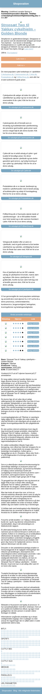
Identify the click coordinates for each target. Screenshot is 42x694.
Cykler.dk (33, 74)
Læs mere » (21, 59)
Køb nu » (21, 65)
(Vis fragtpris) (12, 53)
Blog (15, 691)
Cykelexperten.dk (21, 74)
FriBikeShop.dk (22, 77)
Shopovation (21, 3)
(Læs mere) (28, 49)
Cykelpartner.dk (7, 74)
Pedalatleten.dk (7, 77)
